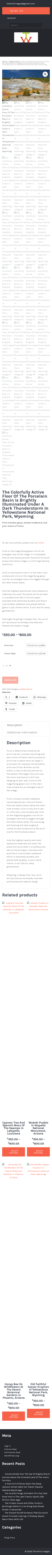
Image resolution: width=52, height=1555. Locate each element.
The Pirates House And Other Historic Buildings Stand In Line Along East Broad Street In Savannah (23, 1506)
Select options (13, 1151)
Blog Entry (9, 1537)
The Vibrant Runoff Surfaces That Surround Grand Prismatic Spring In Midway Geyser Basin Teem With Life (25, 1515)
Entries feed (10, 1449)
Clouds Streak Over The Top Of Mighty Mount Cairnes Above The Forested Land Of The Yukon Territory (26, 1477)
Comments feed (12, 1452)
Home (4, 62)
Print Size (8, 645)
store (41, 542)
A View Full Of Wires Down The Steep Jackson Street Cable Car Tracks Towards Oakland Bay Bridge (22, 1486)
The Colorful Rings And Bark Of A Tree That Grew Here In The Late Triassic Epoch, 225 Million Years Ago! (24, 1496)
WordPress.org (11, 1455)
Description (14, 725)
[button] (45, 74)
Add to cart (10, 680)
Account (11, 18)
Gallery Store (14, 62)
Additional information (22, 732)
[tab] (15, 725)
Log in (7, 1446)
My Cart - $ (16, 10)
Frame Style (10, 653)
